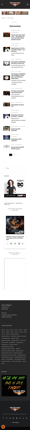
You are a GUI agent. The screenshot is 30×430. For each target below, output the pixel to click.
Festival (23, 340)
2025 (3, 334)
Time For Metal (16, 361)
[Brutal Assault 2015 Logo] (6, 146)
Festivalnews (14, 30)
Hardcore (20, 342)
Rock (3, 359)
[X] (6, 418)
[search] (24, 168)
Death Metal (15, 338)
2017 (21, 329)
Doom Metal (15, 340)
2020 (8, 331)
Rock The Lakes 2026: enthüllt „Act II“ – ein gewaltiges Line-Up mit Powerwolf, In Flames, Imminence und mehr (18, 37)
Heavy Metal (14, 344)
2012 (3, 329)
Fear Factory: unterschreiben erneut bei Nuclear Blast (17, 91)
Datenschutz (24, 414)
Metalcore (20, 350)
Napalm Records (7, 352)
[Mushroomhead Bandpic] (6, 104)
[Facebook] (3, 418)
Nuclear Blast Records (9, 355)
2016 (17, 329)
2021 (12, 331)
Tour (24, 361)
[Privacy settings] (3, 427)
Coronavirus (6, 338)
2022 (17, 331)
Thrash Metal (6, 361)
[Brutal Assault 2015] (6, 128)
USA (3, 363)
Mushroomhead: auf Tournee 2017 (17, 105)
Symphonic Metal (20, 359)
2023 (21, 331)
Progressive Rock (20, 357)
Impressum (18, 414)
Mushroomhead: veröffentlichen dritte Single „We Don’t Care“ (18, 62)
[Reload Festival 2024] (6, 49)
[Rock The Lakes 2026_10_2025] (6, 35)
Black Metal (6, 336)
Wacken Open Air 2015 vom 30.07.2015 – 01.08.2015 (17, 115)
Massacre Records (8, 346)
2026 (8, 334)
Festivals (17, 43)
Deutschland (6, 340)
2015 (12, 329)
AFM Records (15, 334)
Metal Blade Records (8, 350)
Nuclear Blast (18, 352)
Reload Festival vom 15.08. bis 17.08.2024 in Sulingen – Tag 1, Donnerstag (18, 49)
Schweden (10, 359)
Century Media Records (19, 336)
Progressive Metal (8, 357)
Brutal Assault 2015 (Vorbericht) (15, 129)
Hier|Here (14, 315)
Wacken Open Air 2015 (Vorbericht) (16, 139)
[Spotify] (16, 418)
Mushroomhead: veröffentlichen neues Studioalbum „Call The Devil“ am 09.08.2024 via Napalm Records (18, 76)
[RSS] (20, 418)
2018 (25, 329)
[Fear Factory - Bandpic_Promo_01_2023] (6, 93)
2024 (25, 331)
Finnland (5, 342)
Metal (18, 348)
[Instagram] (10, 418)
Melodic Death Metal (8, 348)
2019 (3, 331)
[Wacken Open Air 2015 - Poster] (6, 116)
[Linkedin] (13, 418)
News (19, 30)
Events (12, 43)
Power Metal (22, 355)
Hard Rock (5, 344)
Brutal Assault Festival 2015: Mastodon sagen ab (17, 147)
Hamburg (12, 342)
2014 (8, 329)
